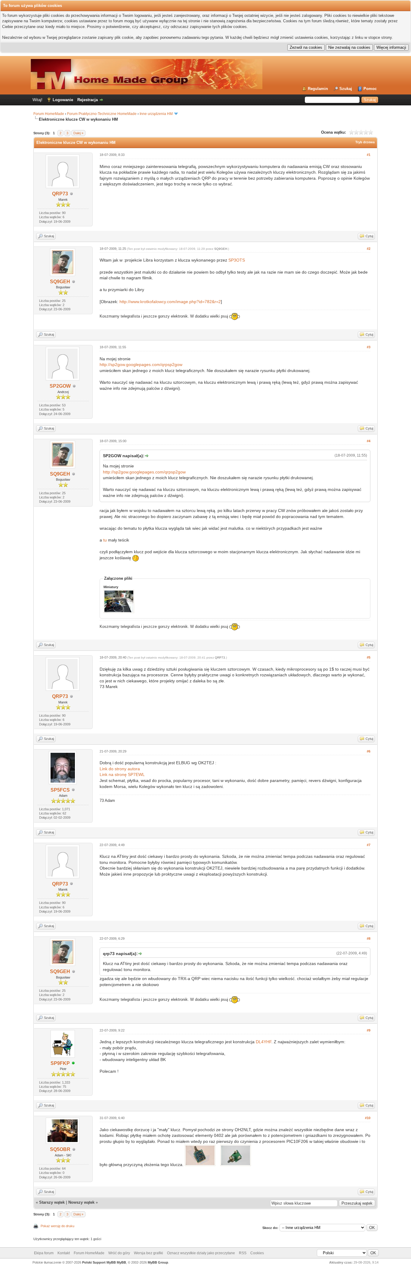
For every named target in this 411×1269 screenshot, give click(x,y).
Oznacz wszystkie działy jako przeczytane (201, 1253)
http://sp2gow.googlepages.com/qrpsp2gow (141, 364)
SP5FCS (60, 790)
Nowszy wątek (81, 1202)
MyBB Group (158, 1262)
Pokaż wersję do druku (57, 1226)
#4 (368, 441)
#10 (367, 1118)
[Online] (73, 1063)
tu (105, 540)
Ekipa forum (44, 1253)
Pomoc (370, 88)
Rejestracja (87, 100)
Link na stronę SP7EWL (122, 774)
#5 (368, 657)
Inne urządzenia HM (156, 114)
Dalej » (78, 133)
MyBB (121, 1262)
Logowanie (63, 100)
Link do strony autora (120, 768)
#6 (368, 751)
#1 (368, 155)
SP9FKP (60, 1063)
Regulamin (318, 88)
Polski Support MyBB (99, 1262)
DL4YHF (263, 1041)
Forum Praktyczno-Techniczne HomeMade (102, 114)
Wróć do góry (119, 1253)
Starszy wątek (52, 1202)
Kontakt (63, 1253)
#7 (368, 845)
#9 (368, 1030)
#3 (368, 347)
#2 (368, 248)
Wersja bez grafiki (148, 1253)
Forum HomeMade (48, 114)
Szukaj (345, 88)
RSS (242, 1253)
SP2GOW (60, 386)
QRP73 (60, 193)
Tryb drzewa (365, 142)
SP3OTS (236, 260)
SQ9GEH (60, 281)
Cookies (257, 1253)
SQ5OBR (60, 1149)
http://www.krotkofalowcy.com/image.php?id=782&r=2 (170, 301)
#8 (368, 938)
